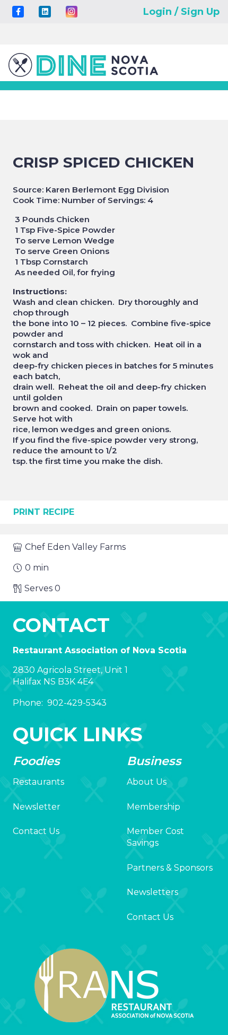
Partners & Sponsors (170, 868)
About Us (146, 782)
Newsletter (36, 807)
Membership (153, 807)
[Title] (18, 11)
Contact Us (36, 831)
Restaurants (38, 782)
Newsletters (152, 892)
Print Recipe (43, 512)
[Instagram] (71, 11)
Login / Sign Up (181, 11)
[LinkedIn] (44, 11)
